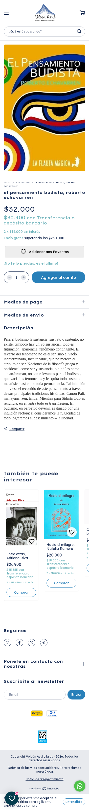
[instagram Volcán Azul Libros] (7, 642)
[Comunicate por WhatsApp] (79, 786)
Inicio (7, 182)
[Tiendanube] (44, 789)
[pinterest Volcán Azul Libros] (43, 642)
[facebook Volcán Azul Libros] (19, 642)
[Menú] (6, 13)
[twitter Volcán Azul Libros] (31, 642)
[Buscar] (79, 31)
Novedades (23, 182)
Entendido (74, 802)
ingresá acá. (45, 771)
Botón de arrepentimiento (45, 779)
